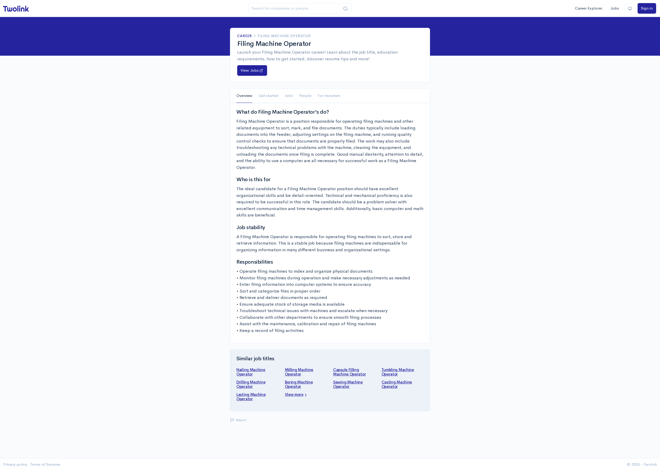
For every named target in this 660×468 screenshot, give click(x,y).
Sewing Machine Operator (348, 384)
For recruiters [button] (329, 95)
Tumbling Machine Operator (398, 372)
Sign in (647, 8)
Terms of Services (45, 464)
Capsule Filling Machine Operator (349, 372)
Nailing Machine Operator (250, 372)
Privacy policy (15, 464)
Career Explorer (588, 8)
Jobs (614, 8)
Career (244, 36)
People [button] (305, 95)
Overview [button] (244, 95)
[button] (252, 70)
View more (294, 394)
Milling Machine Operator (299, 372)
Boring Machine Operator (299, 384)
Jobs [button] (288, 95)
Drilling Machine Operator (250, 384)
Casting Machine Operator (397, 384)
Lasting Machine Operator (251, 396)
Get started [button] (268, 95)
